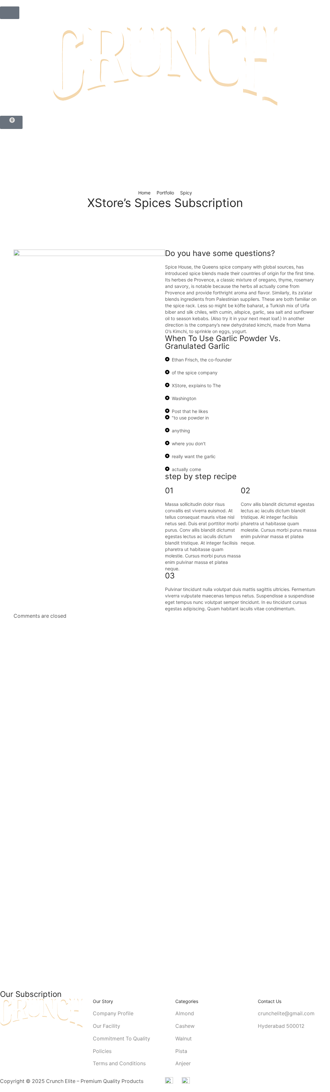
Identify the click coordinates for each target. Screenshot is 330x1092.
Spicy (186, 192)
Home (144, 192)
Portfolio (165, 192)
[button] (9, 12)
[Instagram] (2, 1038)
